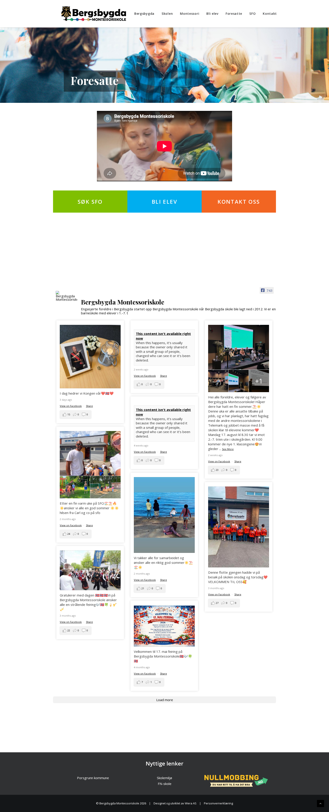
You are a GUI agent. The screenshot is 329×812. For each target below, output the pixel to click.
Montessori (189, 13)
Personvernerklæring (218, 803)
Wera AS (191, 803)
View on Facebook (71, 406)
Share (89, 406)
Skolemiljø (164, 778)
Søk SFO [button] (90, 201)
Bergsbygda (144, 13)
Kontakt (270, 13)
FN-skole (164, 783)
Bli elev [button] (164, 201)
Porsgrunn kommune (93, 778)
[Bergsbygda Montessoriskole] (93, 13)
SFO (252, 13)
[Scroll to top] (320, 803)
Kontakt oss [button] (239, 201)
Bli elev (212, 13)
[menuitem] (146, 13)
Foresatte (234, 13)
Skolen (167, 13)
